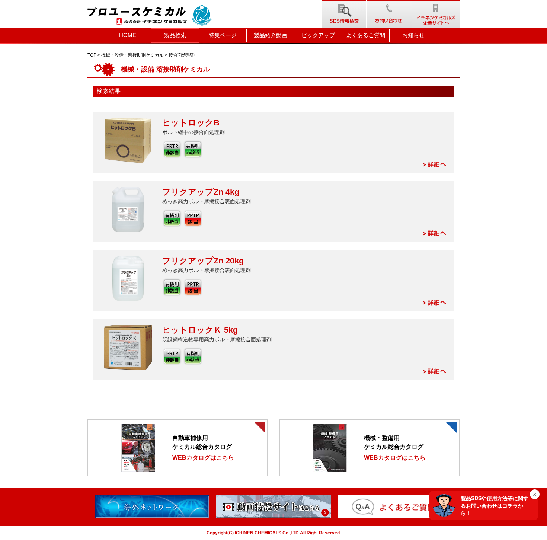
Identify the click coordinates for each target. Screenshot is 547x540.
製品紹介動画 (270, 35)
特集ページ (223, 35)
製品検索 (175, 35)
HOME (127, 35)
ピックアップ (318, 35)
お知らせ (413, 35)
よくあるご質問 (365, 35)
